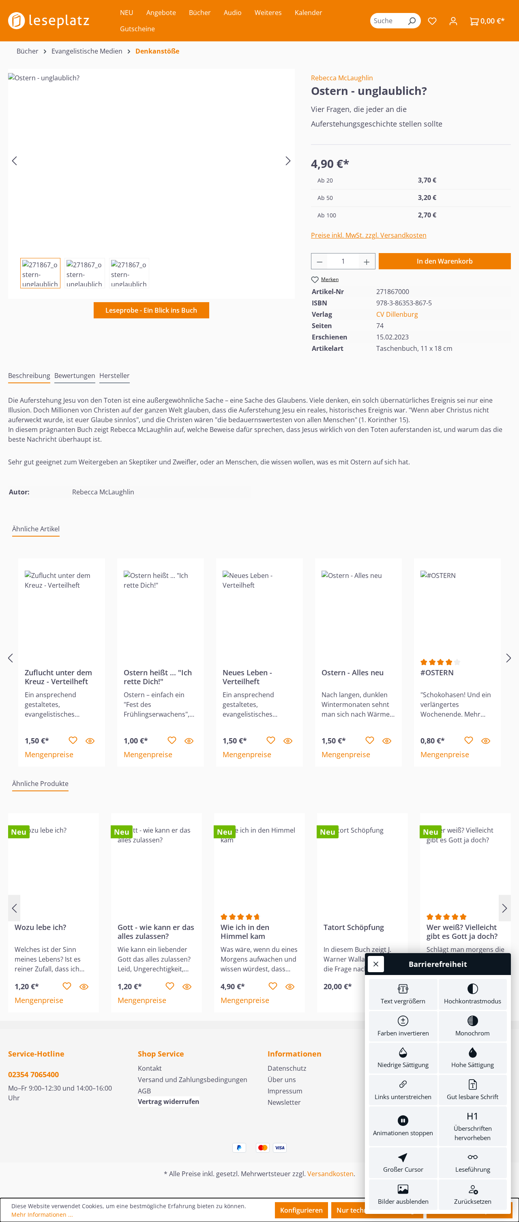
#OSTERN (437, 672)
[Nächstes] (288, 160)
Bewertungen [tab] (74, 375)
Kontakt (150, 1068)
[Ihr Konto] (453, 21)
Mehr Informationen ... (42, 1214)
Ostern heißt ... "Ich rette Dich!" (158, 677)
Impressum (285, 1091)
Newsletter (284, 1102)
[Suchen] (411, 20)
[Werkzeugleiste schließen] (376, 964)
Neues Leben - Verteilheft (247, 677)
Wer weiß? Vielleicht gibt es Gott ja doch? (462, 932)
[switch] (403, 994)
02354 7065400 (33, 1074)
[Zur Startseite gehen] (48, 20)
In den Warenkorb (445, 261)
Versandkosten (330, 1173)
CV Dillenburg (397, 314)
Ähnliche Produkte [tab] (40, 783)
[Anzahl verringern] (319, 261)
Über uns (282, 1079)
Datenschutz (287, 1068)
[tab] (29, 376)
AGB (144, 1091)
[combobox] (386, 20)
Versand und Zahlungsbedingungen (192, 1079)
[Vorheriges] (14, 160)
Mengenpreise (49, 754)
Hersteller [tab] (114, 375)
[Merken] (72, 740)
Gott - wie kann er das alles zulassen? (156, 932)
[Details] (90, 740)
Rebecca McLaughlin (342, 77)
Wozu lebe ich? (40, 927)
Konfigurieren (301, 1210)
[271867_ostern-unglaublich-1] (151, 160)
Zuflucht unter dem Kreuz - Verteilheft (58, 677)
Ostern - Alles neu (353, 672)
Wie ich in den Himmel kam (245, 932)
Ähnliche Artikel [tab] (36, 528)
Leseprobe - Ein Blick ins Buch (151, 310)
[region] (151, 178)
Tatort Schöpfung (354, 927)
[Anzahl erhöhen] (366, 261)
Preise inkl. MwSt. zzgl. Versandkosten (369, 235)
